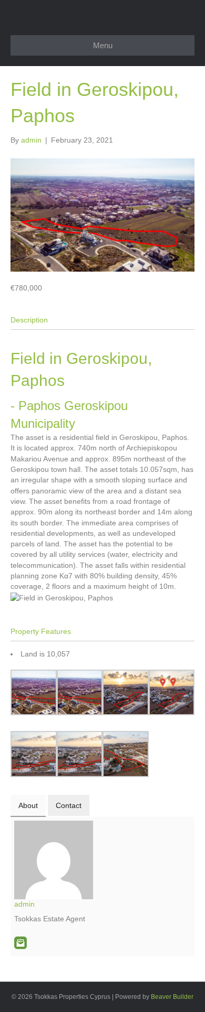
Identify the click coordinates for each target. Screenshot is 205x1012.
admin (24, 904)
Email (20, 942)
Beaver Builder (172, 996)
